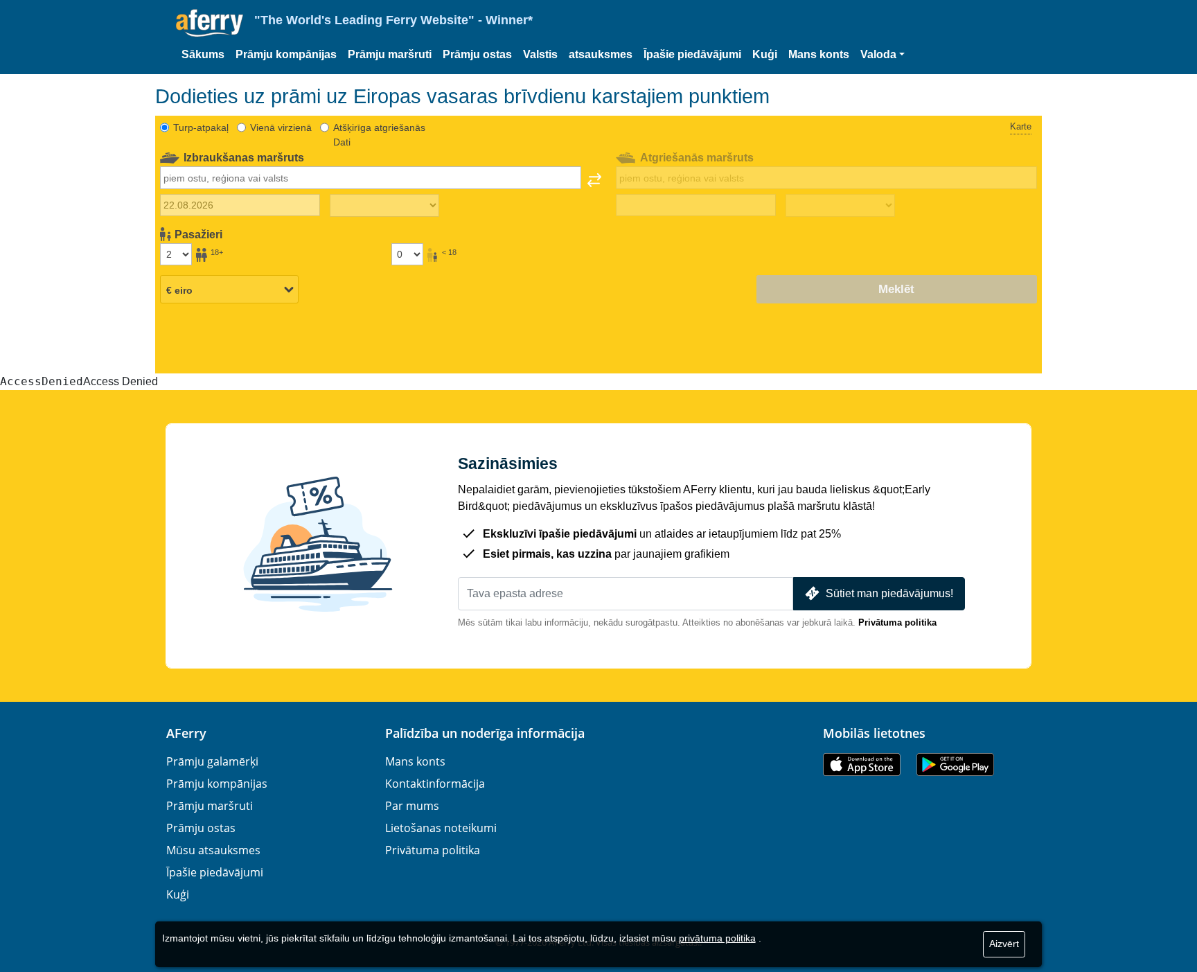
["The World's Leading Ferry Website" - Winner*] (209, 23)
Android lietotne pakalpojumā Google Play (955, 764)
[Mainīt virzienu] (594, 180)
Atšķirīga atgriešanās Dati (379, 135)
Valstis (540, 54)
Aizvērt (1004, 943)
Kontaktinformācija (435, 783)
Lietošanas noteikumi (441, 828)
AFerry (186, 733)
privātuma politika (717, 938)
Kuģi (764, 54)
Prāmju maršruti (390, 54)
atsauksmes (600, 54)
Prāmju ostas (477, 54)
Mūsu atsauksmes (213, 850)
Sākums (202, 54)
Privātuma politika (897, 622)
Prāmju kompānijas (286, 54)
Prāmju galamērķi (212, 761)
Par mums (412, 805)
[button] (882, 55)
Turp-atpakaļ (201, 127)
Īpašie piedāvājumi (692, 54)
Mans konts (818, 54)
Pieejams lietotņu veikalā (862, 764)
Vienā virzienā (281, 127)
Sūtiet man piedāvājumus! (889, 593)
